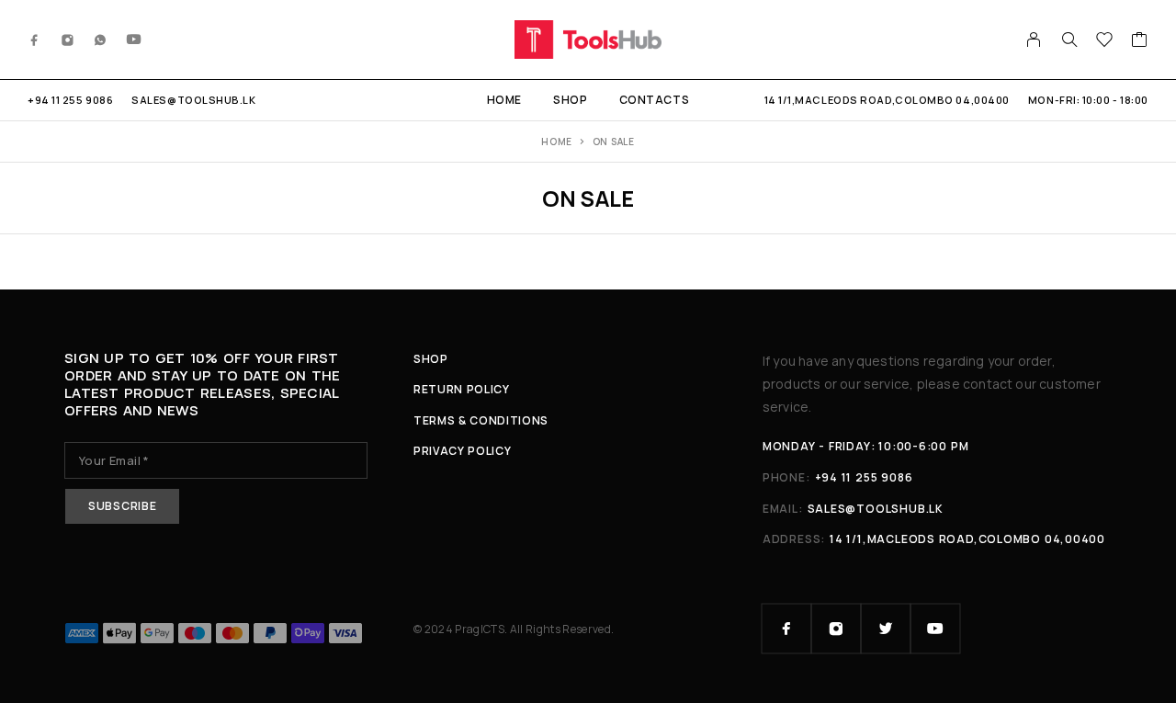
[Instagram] (68, 39)
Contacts (654, 100)
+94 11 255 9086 (70, 100)
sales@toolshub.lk (193, 100)
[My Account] (1034, 39)
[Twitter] (885, 628)
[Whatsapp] (100, 39)
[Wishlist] (1105, 41)
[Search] (1069, 39)
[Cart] (1139, 41)
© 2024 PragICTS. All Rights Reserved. (513, 629)
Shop (570, 100)
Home (504, 100)
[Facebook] (35, 39)
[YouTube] (134, 39)
